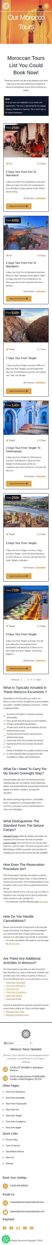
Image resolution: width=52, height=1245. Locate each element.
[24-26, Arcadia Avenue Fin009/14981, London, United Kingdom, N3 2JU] (5, 1078)
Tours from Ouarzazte (15, 982)
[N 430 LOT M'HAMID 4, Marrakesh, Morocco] (5, 1069)
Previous (15, 680)
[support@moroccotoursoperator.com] (5, 1212)
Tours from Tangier (14, 995)
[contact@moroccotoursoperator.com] (5, 1203)
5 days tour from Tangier (21, 543)
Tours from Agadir (13, 999)
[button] (18, 1043)
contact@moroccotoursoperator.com (27, 1202)
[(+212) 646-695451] (5, 1186)
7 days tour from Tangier (21, 358)
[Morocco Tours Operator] (6, 6)
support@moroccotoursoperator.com (27, 1211)
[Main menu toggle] (46, 6)
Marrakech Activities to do (17, 1015)
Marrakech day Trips (15, 1012)
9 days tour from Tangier (21, 634)
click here (43, 902)
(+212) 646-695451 (19, 1185)
